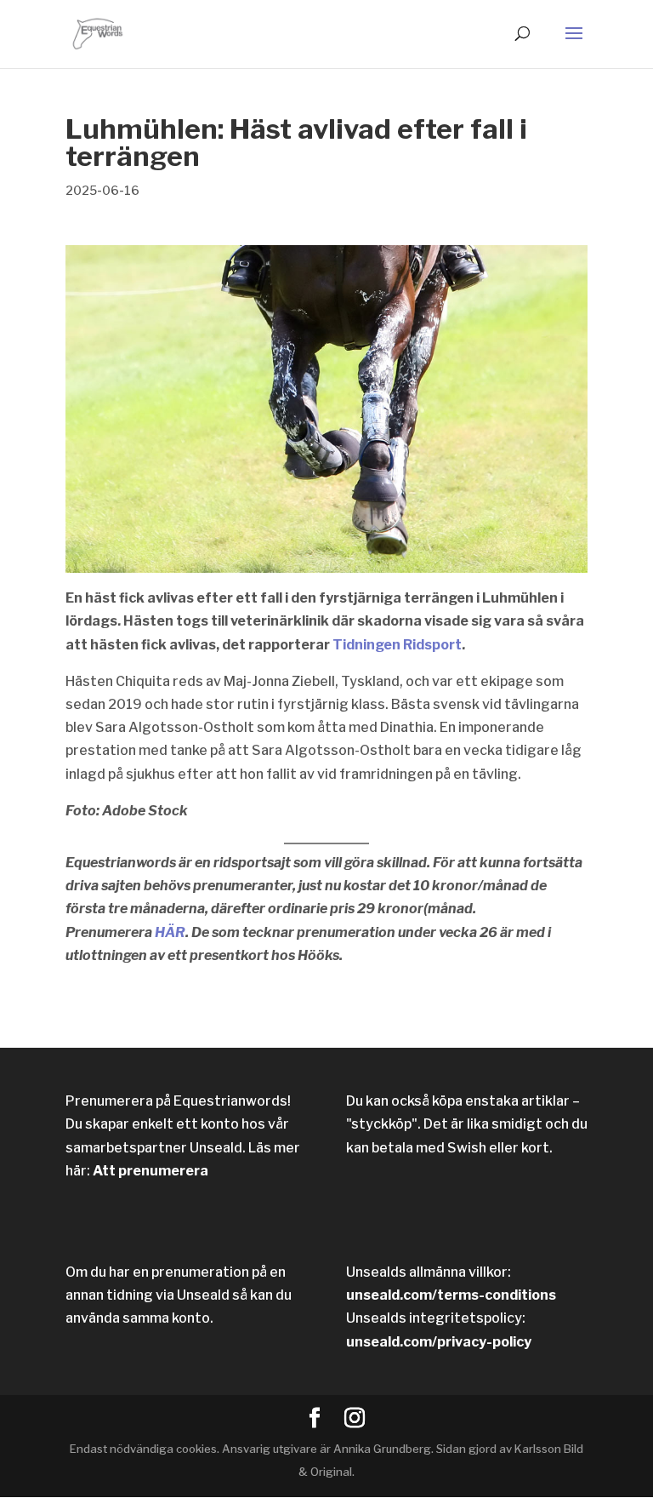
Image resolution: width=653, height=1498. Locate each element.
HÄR (170, 932)
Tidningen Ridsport (397, 645)
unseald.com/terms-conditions (451, 1295)
